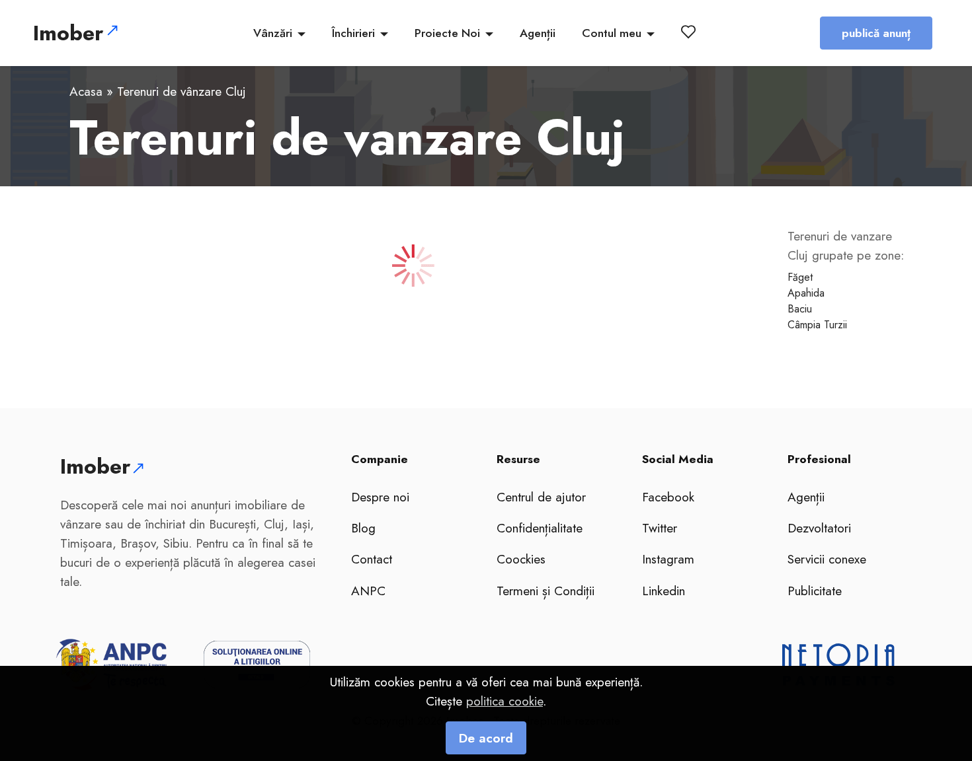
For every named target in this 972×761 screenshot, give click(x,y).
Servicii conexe (827, 559)
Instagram (668, 559)
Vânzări (272, 33)
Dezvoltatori (819, 528)
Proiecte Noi (447, 33)
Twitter (659, 528)
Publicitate (815, 590)
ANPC (368, 590)
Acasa (85, 91)
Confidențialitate (540, 528)
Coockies (521, 559)
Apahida (806, 293)
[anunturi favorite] (691, 31)
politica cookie (504, 701)
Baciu (800, 308)
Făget (800, 277)
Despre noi (380, 497)
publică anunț (876, 33)
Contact (371, 559)
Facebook (668, 497)
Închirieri (353, 33)
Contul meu (611, 33)
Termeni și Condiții (545, 590)
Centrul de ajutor (541, 497)
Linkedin (663, 590)
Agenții (537, 33)
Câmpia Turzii (817, 324)
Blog (363, 528)
